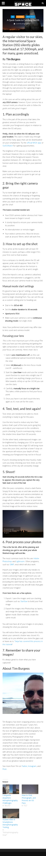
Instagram (32, 766)
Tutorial (20, 17)
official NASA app (34, 142)
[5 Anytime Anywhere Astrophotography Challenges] (11, 789)
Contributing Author (23, 24)
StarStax (23, 601)
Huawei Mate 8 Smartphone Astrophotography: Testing (10, 823)
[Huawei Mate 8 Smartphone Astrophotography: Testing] (11, 813)
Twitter (24, 766)
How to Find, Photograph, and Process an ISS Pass (29, 799)
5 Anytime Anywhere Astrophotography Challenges (10, 799)
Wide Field (30, 17)
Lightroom (20, 561)
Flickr (5, 769)
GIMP (12, 564)
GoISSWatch (8, 145)
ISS (13, 17)
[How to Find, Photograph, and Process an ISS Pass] (30, 789)
